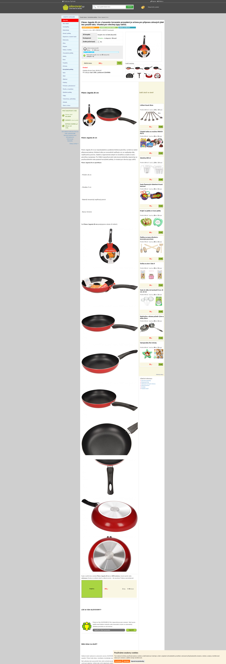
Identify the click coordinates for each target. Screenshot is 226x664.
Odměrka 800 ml (145, 158)
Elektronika (66, 40)
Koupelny (65, 63)
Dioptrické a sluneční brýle (69, 36)
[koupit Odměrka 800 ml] (151, 169)
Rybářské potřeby (67, 92)
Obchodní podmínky (146, 380)
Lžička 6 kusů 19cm (146, 105)
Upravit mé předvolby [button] (137, 661)
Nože (64, 72)
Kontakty (143, 387)
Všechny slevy (159, 374)
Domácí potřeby (67, 33)
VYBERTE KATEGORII (69, 17)
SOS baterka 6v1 (70, 137)
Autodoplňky (66, 27)
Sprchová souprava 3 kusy (70, 135)
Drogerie (65, 46)
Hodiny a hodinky (67, 49)
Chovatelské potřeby (68, 53)
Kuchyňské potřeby (92, 17)
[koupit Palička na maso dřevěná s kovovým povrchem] (151, 248)
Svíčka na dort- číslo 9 (147, 263)
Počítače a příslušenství (69, 85)
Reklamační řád (145, 382)
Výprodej (65, 20)
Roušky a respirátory (68, 89)
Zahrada (65, 102)
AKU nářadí (66, 23)
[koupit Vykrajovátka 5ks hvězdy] (151, 353)
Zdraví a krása (66, 105)
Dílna (64, 43)
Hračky (64, 56)
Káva (64, 59)
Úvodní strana (67, 1)
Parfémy (65, 82)
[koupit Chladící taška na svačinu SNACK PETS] (151, 142)
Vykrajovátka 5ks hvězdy (148, 343)
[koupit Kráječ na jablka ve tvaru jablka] (151, 221)
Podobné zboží (144, 388)
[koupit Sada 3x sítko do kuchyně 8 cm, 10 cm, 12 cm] (151, 301)
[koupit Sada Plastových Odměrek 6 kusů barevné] (151, 195)
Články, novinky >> (74, 143)
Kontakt (73, 1)
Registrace (154, 1)
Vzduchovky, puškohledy (69, 99)
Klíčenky (65, 66)
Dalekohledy (66, 30)
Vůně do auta (70, 139)
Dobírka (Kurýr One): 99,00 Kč (92, 70)
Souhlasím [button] (118, 661)
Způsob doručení (145, 385)
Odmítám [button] (126, 661)
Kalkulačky (70, 141)
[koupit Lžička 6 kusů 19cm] (151, 116)
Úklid (64, 76)
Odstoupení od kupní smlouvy (148, 383)
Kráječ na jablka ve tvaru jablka (150, 211)
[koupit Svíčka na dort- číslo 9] (151, 274)
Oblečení (65, 79)
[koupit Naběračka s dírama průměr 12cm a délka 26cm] (151, 327)
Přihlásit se (160, 1)
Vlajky (64, 95)
